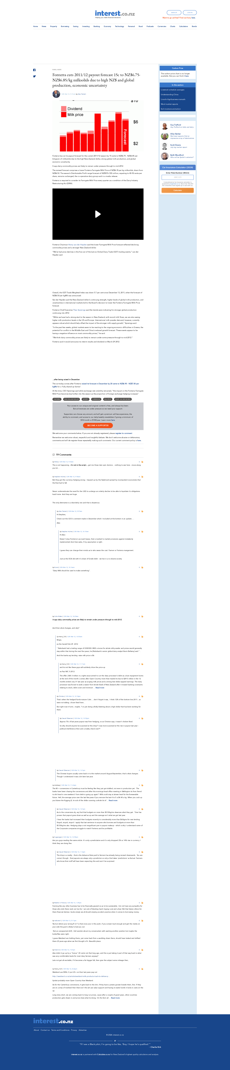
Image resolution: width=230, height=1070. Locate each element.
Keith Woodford (177, 155)
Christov (61, 696)
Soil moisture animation (171, 109)
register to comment (123, 433)
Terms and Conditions (60, 1030)
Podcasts (150, 26)
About (36, 1030)
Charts (172, 26)
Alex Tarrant (82, 94)
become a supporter (97, 425)
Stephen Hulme (59, 477)
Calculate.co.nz (103, 1054)
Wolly (56, 462)
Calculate (178, 190)
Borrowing (65, 26)
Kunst (56, 567)
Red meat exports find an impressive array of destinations (182, 137)
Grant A (57, 950)
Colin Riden (58, 616)
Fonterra (57, 399)
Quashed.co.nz (175, 184)
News (44, 26)
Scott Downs (175, 145)
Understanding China (169, 94)
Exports (85, 399)
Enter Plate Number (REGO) (177, 173)
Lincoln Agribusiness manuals (173, 99)
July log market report (178, 147)
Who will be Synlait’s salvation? (181, 157)
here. (194, 18)
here (113, 420)
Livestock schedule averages (172, 90)
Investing (86, 26)
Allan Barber (175, 134)
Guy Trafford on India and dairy (181, 127)
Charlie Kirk (156, 1047)
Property (53, 26)
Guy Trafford (175, 125)
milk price (107, 399)
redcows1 (57, 921)
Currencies (162, 26)
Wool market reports (169, 104)
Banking (97, 26)
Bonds (194, 26)
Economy (107, 26)
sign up (174, 13)
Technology (119, 26)
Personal (131, 26)
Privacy (74, 1030)
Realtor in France (60, 903)
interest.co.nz (76, 1054)
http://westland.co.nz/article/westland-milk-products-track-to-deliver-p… (81, 976)
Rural (141, 26)
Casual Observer (67, 718)
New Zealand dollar (71, 399)
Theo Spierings (79, 310)
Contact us (45, 1030)
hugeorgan (58, 837)
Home (35, 26)
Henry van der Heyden (77, 244)
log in (189, 13)
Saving (75, 26)
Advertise (83, 1030)
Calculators (183, 26)
